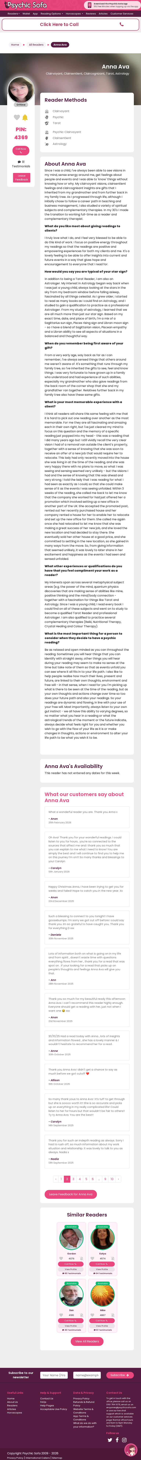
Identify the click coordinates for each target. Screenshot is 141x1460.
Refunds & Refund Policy (83, 1403)
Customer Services (122, 13)
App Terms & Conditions (81, 1418)
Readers (12, 1405)
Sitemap (57, 1457)
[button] (70, 24)
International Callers (38, 1457)
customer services (123, 1416)
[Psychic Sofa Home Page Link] (27, 5)
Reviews (91, 13)
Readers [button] (13, 13)
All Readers (36, 45)
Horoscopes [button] (73, 13)
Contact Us (46, 1398)
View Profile (71, 1269)
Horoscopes (14, 1412)
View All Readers (87, 1341)
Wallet (26, 13)
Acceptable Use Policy (53, 1409)
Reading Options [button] (51, 13)
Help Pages (47, 1405)
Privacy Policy (81, 1398)
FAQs (43, 1402)
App (35, 13)
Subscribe (118, 1375)
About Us (12, 1402)
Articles (103, 13)
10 (112, 1179)
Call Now (21, 148)
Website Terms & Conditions (83, 1411)
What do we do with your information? (85, 1425)
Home (15, 45)
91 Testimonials (21, 164)
